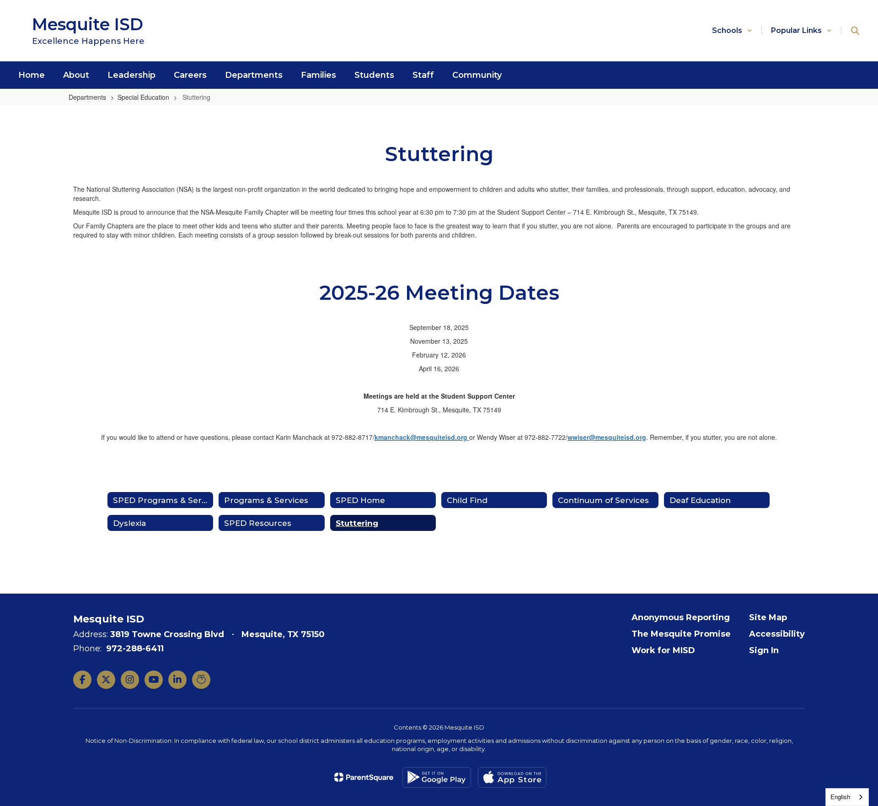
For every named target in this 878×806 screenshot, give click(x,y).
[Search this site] (855, 30)
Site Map (768, 617)
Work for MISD (663, 650)
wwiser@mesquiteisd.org (606, 437)
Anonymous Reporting (681, 617)
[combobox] (847, 797)
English (840, 796)
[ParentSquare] (364, 777)
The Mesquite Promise (681, 634)
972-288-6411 (135, 649)
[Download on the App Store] (512, 777)
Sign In (764, 650)
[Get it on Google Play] (436, 777)
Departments (87, 97)
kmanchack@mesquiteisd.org (421, 437)
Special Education (143, 97)
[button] (732, 30)
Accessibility (777, 634)
